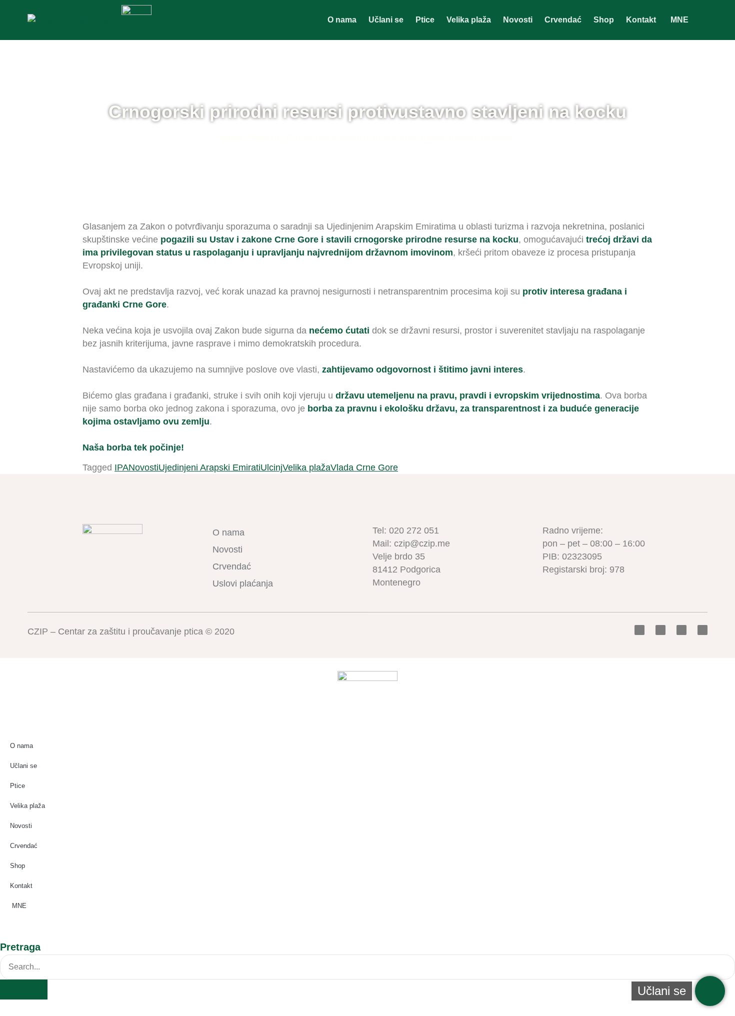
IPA (121, 467)
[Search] (24, 990)
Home (231, 138)
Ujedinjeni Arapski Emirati (209, 467)
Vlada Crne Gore (364, 467)
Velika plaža (468, 20)
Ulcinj (271, 467)
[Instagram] (703, 630)
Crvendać (563, 20)
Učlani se (386, 20)
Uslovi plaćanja (242, 583)
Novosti (517, 20)
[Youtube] (681, 630)
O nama (342, 20)
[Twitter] (661, 630)
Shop (604, 20)
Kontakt (641, 20)
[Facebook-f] (639, 630)
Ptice (425, 20)
